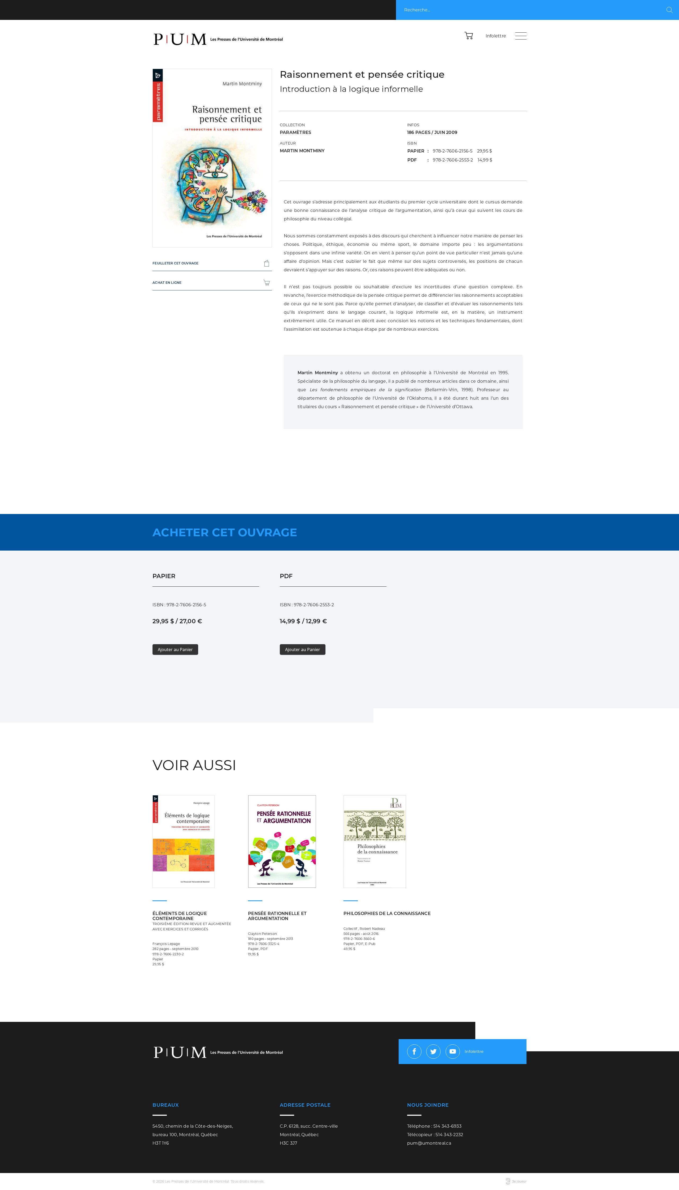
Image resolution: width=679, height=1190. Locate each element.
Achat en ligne (167, 283)
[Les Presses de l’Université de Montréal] (219, 35)
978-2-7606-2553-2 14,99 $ (462, 160)
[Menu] (520, 35)
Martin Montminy (302, 150)
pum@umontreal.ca (429, 1143)
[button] (469, 35)
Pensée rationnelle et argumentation (277, 916)
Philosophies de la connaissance (387, 913)
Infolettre (496, 35)
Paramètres (295, 132)
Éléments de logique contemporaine (192, 921)
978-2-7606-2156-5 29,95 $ (462, 151)
